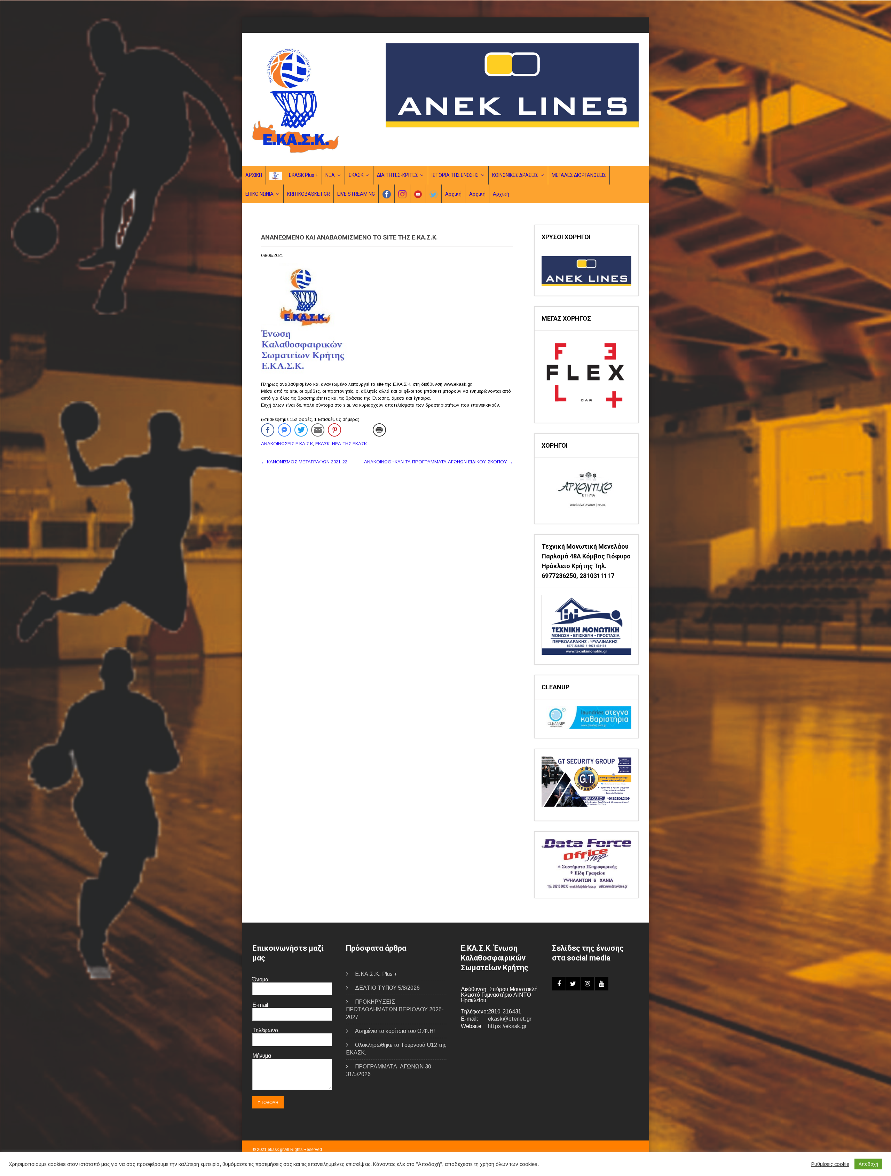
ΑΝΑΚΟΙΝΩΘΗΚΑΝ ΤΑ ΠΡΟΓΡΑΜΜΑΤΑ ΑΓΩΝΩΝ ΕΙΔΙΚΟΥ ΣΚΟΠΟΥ (438, 461)
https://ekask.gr (507, 1026)
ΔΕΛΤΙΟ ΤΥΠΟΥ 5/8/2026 (387, 988)
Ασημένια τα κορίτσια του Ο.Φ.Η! (395, 1031)
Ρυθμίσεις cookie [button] (830, 1164)
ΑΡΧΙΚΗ (253, 175)
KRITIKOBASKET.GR (308, 194)
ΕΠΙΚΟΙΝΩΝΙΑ (259, 194)
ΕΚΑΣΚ (356, 175)
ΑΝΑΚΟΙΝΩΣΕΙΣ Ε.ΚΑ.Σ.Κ (287, 443)
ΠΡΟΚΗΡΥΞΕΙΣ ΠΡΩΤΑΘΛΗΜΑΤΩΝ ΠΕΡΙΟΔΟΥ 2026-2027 (395, 1009)
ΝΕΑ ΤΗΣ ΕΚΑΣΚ (349, 443)
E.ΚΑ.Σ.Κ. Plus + (376, 974)
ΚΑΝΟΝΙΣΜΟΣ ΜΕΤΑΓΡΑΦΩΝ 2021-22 (304, 461)
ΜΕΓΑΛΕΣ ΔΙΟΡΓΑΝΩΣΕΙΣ (579, 175)
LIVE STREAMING (356, 194)
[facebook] (559, 983)
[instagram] (587, 983)
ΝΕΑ (330, 175)
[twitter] (573, 983)
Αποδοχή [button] (868, 1164)
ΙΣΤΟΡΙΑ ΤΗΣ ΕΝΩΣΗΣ (455, 175)
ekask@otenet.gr (509, 1019)
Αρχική (453, 194)
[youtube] (601, 983)
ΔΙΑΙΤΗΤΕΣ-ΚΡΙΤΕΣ (397, 175)
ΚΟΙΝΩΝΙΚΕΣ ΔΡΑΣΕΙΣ (515, 175)
